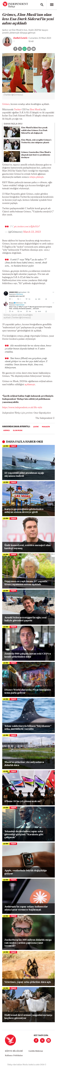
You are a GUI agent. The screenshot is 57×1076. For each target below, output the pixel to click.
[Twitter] (42, 1040)
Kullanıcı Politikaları (14, 1056)
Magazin (46, 427)
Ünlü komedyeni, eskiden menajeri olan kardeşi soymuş (27, 547)
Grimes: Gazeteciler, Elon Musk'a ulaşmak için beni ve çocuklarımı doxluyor (36, 155)
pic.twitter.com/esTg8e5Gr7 (27, 227)
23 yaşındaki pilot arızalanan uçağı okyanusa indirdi (24, 474)
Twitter (17, 110)
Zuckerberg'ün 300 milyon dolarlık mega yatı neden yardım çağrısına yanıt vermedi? (27, 943)
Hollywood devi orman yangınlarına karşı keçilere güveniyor (28, 1017)
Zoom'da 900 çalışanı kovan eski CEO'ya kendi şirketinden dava (27, 655)
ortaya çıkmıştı (36, 177)
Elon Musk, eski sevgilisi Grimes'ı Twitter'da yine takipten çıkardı (36, 141)
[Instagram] (48, 1040)
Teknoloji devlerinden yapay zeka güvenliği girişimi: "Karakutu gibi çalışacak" (23, 834)
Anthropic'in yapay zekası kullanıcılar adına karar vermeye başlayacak (26, 908)
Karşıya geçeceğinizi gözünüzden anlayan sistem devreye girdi (23, 511)
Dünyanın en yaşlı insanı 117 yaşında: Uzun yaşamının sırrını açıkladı (25, 583)
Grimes (6, 104)
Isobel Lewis (20, 38)
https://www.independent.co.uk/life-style (22, 407)
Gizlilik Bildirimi (35, 1051)
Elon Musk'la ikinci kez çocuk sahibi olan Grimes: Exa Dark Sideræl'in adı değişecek (34, 130)
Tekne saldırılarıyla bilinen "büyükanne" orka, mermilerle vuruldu (27, 728)
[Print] (34, 49)
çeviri (36, 427)
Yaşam (13, 446)
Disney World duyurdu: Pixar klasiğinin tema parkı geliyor (27, 691)
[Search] (41, 4)
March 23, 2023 (32, 232)
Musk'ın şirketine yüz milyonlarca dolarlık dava (24, 764)
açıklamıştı (30, 385)
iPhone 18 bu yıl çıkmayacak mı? (23, 801)
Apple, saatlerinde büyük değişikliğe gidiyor (25, 872)
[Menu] (51, 4)
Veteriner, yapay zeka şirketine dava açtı (27, 982)
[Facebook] (36, 1040)
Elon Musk (35, 110)
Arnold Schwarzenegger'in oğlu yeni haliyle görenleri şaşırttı (25, 619)
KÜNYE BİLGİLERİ (14, 1051)
